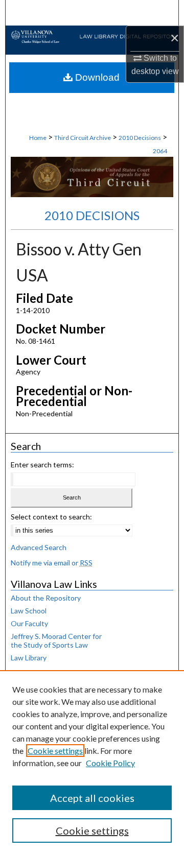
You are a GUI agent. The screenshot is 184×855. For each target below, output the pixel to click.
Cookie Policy (110, 763)
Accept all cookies (92, 798)
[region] (92, 762)
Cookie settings (55, 750)
